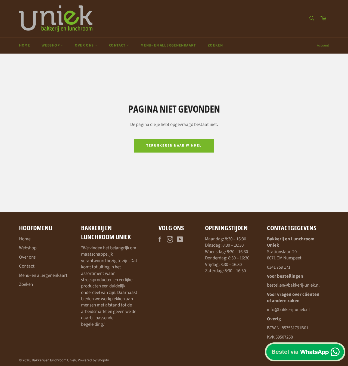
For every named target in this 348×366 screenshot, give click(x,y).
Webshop (51, 45)
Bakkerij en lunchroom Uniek (54, 360)
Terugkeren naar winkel (174, 145)
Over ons (85, 45)
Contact (118, 45)
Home (24, 45)
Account (323, 45)
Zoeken (215, 45)
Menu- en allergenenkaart (168, 45)
